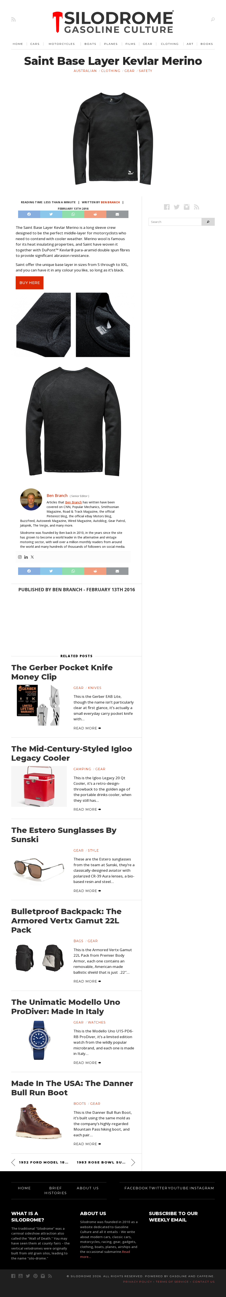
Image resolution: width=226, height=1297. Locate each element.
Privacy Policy (137, 1281)
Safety (145, 71)
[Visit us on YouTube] (21, 1276)
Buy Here (29, 282)
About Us (88, 1188)
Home (18, 43)
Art (190, 43)
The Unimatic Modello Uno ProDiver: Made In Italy (65, 1007)
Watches (97, 1022)
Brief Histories (55, 1190)
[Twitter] (32, 557)
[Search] (213, 19)
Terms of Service (172, 1281)
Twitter (158, 1188)
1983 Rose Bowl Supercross (106, 1162)
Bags (78, 941)
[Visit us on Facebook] (167, 207)
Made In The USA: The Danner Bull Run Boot (72, 1088)
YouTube (178, 1188)
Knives (95, 688)
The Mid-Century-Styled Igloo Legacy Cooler (71, 753)
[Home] (113, 22)
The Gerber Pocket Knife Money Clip (62, 672)
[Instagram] (20, 557)
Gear (148, 43)
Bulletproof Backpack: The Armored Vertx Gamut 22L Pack (66, 921)
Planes (111, 43)
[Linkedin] (26, 557)
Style (93, 851)
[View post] (39, 705)
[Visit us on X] (177, 207)
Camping (82, 769)
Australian (85, 71)
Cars (35, 43)
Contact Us (204, 1281)
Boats (90, 43)
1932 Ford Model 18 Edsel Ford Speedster (44, 1162)
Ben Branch (110, 202)
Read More (85, 728)
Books (207, 43)
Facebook (136, 1188)
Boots (79, 1104)
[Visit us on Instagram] (187, 207)
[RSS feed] (13, 19)
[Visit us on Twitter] (28, 1276)
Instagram (202, 1188)
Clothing (170, 43)
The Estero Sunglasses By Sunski (64, 835)
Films (131, 43)
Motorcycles (62, 43)
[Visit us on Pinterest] (35, 1276)
